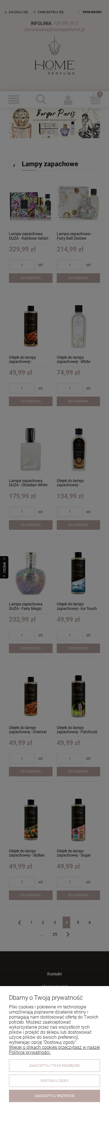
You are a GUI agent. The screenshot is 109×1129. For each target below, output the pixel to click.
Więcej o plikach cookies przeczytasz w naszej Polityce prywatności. (54, 1050)
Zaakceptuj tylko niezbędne (54, 1066)
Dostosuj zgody (55, 1081)
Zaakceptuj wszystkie (55, 1096)
